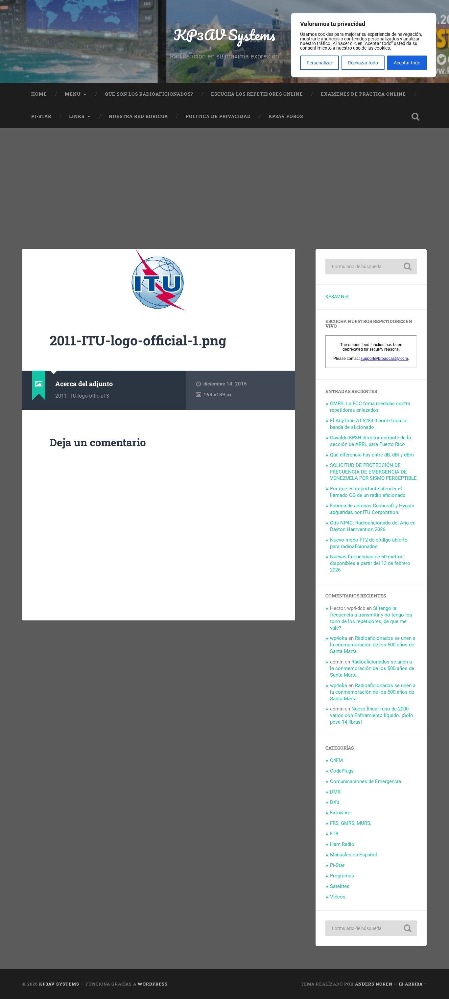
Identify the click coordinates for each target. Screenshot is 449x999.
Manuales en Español (353, 855)
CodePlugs (342, 771)
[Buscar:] (371, 266)
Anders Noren (373, 984)
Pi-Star (41, 116)
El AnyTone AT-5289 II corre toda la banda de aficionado (368, 424)
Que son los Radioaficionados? (149, 94)
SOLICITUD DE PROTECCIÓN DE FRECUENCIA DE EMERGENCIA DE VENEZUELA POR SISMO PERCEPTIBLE (373, 471)
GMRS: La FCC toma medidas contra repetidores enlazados (370, 407)
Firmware (340, 813)
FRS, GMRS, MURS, (350, 823)
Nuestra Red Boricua (138, 116)
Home (39, 94)
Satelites (339, 886)
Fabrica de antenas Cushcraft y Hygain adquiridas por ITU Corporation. (372, 509)
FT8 (334, 834)
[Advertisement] (224, 177)
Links (76, 116)
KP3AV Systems (224, 34)
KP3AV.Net (337, 297)
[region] (363, 45)
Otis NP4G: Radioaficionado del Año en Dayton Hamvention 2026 (372, 526)
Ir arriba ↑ (413, 984)
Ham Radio (342, 844)
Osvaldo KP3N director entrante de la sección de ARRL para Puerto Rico (370, 441)
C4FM (336, 760)
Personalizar (319, 62)
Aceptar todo (407, 62)
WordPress (153, 984)
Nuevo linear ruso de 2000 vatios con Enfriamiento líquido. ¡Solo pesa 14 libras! (371, 715)
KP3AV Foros (286, 116)
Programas (342, 876)
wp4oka (338, 638)
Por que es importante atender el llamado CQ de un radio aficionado (368, 492)
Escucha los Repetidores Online (257, 94)
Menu (73, 94)
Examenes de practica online (363, 94)
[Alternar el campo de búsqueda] (415, 116)
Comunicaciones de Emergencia (365, 781)
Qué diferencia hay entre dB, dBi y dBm (372, 455)
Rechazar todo (363, 62)
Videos (337, 897)
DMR (335, 792)
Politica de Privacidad (218, 116)
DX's (335, 802)
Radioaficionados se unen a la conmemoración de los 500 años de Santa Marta (372, 644)
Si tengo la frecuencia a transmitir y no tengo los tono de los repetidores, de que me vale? (371, 618)
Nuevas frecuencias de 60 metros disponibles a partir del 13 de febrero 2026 (370, 563)
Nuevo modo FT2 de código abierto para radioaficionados (369, 543)
